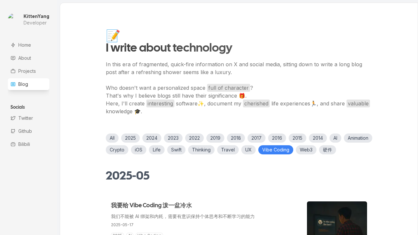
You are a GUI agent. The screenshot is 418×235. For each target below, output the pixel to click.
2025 (130, 138)
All (112, 138)
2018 (236, 138)
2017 (256, 138)
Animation (358, 138)
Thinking (201, 149)
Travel (228, 149)
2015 (297, 138)
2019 (215, 138)
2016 (277, 138)
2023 (173, 138)
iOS (138, 149)
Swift (176, 149)
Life (157, 149)
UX (248, 149)
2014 (318, 138)
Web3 (306, 149)
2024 (151, 138)
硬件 (327, 149)
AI (335, 138)
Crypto (117, 149)
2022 (194, 138)
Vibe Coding (275, 149)
